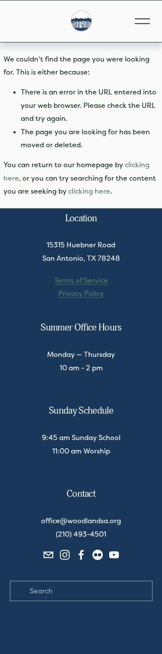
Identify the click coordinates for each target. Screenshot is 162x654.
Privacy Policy (81, 293)
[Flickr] (97, 555)
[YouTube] (114, 555)
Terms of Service (81, 280)
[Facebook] (81, 555)
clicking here (89, 191)
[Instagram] (65, 555)
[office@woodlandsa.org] (48, 555)
